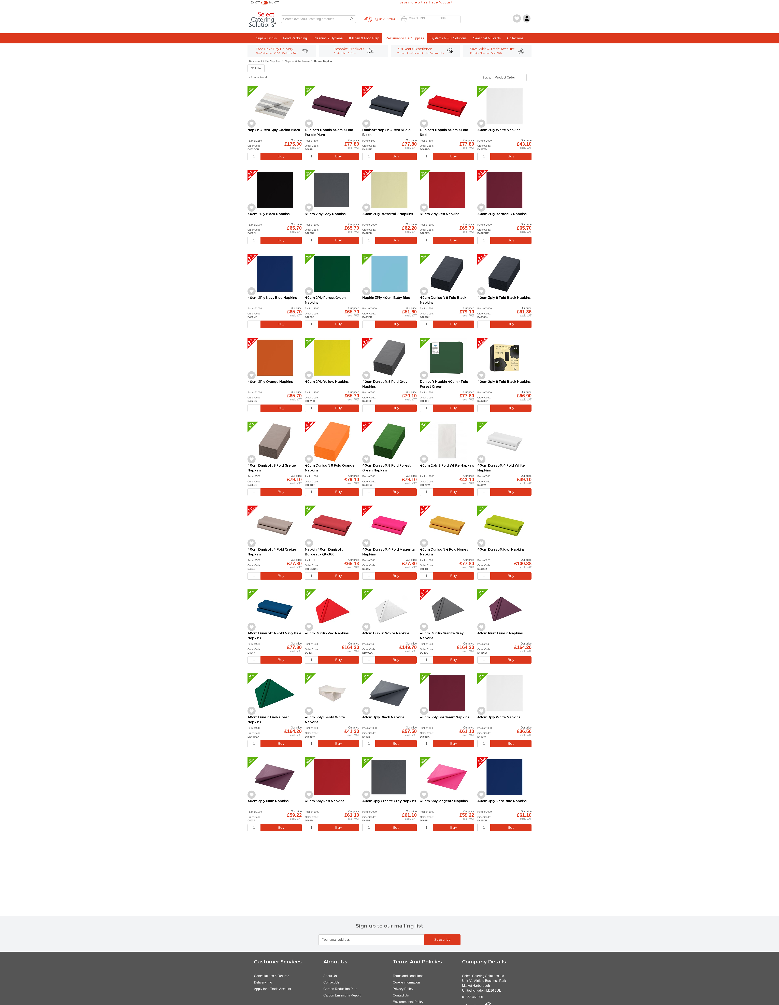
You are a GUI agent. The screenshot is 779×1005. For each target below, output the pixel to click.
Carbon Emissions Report (341, 995)
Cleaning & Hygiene (328, 38)
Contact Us (331, 982)
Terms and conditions (408, 976)
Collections (515, 38)
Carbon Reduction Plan (340, 989)
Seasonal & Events (487, 38)
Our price (296, 140)
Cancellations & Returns (271, 976)
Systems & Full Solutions (448, 38)
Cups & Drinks (266, 38)
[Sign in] (526, 18)
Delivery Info (263, 982)
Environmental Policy (408, 1002)
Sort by (487, 77)
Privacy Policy (403, 989)
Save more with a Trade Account (426, 2)
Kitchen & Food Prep (364, 38)
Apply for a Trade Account (272, 989)
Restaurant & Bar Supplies (405, 38)
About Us (330, 976)
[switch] (264, 2)
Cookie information (406, 982)
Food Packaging (295, 38)
